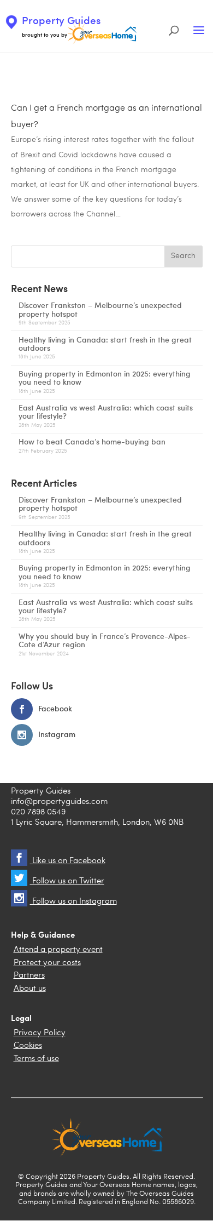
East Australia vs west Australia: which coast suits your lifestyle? (106, 411)
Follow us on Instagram (73, 902)
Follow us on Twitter (67, 881)
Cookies (28, 1046)
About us (30, 989)
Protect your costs (47, 963)
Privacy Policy (40, 1033)
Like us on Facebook (67, 861)
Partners (29, 976)
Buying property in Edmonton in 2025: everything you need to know (105, 377)
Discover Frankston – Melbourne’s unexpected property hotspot (100, 309)
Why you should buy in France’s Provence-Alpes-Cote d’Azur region (105, 640)
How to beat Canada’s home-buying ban (92, 441)
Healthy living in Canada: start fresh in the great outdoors (105, 343)
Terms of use (36, 1059)
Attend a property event (58, 950)
